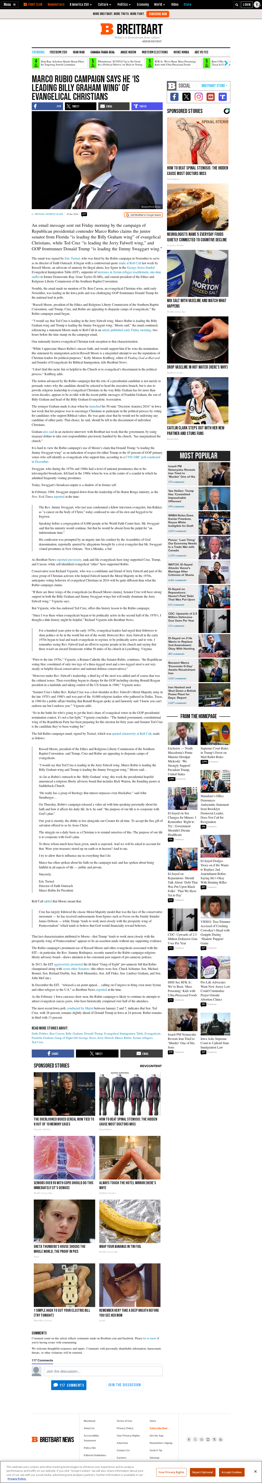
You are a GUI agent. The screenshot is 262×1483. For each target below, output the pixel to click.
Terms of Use (124, 1421)
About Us (89, 1428)
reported (59, 496)
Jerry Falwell (105, 1038)
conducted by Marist (80, 1008)
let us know (149, 1338)
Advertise (122, 1443)
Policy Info (90, 1448)
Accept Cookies (232, 1472)
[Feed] (221, 1439)
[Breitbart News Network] (171, 85)
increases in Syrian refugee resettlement (122, 272)
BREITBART (139, 29)
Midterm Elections (155, 52)
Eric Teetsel (72, 258)
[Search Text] (237, 4)
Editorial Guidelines (95, 1455)
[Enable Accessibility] (257, 4)
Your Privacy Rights (171, 1472)
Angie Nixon (128, 52)
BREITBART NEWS (57, 1439)
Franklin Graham (42, 1038)
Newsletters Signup (161, 1443)
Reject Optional (202, 1472)
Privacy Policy (125, 1428)
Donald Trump (93, 1033)
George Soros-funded (141, 267)
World (158, 4)
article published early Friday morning (126, 330)
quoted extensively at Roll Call (131, 733)
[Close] (255, 1471)
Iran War (79, 52)
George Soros (87, 1038)
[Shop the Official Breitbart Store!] (214, 85)
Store (153, 1421)
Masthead (89, 1421)
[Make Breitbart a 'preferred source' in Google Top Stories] (143, 214)
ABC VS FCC (201, 52)
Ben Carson (57, 1033)
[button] (9, 4)
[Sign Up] (157, 14)
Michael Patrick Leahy (49, 214)
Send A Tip (156, 1450)
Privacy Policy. (17, 1479)
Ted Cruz (37, 1042)
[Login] (247, 4)
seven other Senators (76, 968)
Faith (35, 1033)
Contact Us (123, 1450)
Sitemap (154, 1457)
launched (95, 406)
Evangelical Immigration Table (123, 1033)
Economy (143, 4)
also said (48, 431)
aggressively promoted (68, 964)
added (48, 901)
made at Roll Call (130, 263)
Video (174, 4)
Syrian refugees (143, 1038)
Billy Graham (74, 1033)
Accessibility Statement (91, 1438)
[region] (131, 1472)
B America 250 (79, 4)
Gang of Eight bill (66, 1038)
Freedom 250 (58, 52)
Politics (43, 1033)
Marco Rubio (123, 1038)
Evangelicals (153, 1033)
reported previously (69, 559)
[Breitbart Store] (187, 4)
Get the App (156, 1435)
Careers (121, 1457)
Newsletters (56, 4)
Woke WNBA (181, 52)
